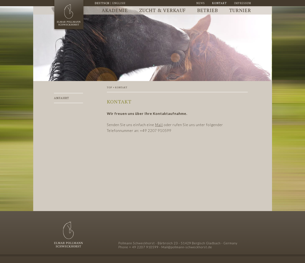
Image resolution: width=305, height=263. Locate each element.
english (118, 3)
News (200, 3)
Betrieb (207, 10)
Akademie (115, 10)
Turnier (240, 10)
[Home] (68, 16)
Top (109, 87)
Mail (159, 125)
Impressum (242, 3)
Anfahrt (61, 98)
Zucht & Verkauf (162, 10)
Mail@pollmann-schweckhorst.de (186, 247)
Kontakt (219, 3)
